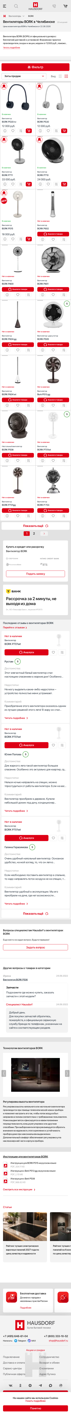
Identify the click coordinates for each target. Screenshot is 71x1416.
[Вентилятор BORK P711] (18, 136)
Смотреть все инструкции (17, 1189)
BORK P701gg (9, 503)
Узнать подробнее (35, 1400)
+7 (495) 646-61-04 (15, 1336)
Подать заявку (35, 574)
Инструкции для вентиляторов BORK (25, 1156)
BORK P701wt (44, 448)
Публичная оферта (14, 1374)
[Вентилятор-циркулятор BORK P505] (53, 300)
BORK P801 (42, 282)
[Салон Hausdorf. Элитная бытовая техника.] (4, 16)
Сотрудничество (49, 1356)
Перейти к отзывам (14, 627)
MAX (33, 1341)
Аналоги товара (55, 234)
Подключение (11, 1356)
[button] (5, 136)
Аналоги (28, 652)
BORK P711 (7, 174)
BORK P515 (7, 227)
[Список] (60, 76)
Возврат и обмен (49, 1362)
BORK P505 (47, 337)
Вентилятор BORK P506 (15, 979)
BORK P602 (43, 227)
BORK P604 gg (9, 337)
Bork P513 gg (43, 393)
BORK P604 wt (9, 393)
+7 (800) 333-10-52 (56, 1336)
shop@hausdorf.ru (58, 1340)
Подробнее (25, 1307)
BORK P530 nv (9, 120)
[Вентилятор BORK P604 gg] (18, 300)
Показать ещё (33, 526)
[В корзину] (29, 130)
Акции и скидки (35, 1350)
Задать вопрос (35, 947)
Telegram (22, 1341)
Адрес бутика (47, 1374)
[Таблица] (66, 76)
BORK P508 (12, 448)
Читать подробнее (15, 718)
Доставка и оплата (14, 1362)
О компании (46, 1368)
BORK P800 (7, 282)
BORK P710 (42, 174)
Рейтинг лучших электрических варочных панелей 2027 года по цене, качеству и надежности (25, 1237)
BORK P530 (43, 120)
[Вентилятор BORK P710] (53, 136)
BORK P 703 (43, 503)
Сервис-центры (12, 1368)
